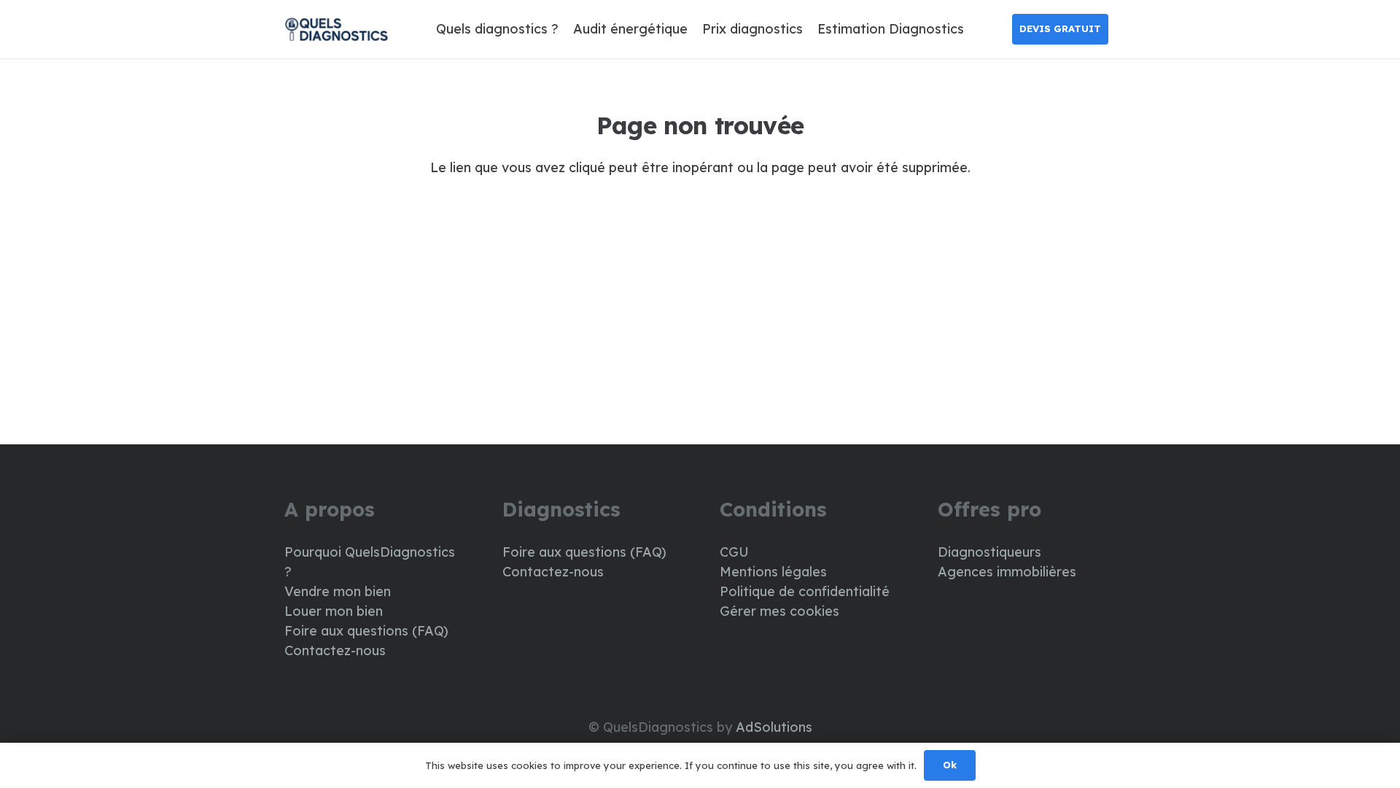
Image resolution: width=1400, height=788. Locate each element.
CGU (734, 552)
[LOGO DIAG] (336, 29)
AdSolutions (774, 727)
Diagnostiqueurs (989, 552)
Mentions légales (773, 571)
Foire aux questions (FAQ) (366, 630)
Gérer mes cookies (779, 611)
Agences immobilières (1007, 571)
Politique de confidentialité (805, 591)
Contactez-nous (335, 650)
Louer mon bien (333, 611)
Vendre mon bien (337, 591)
